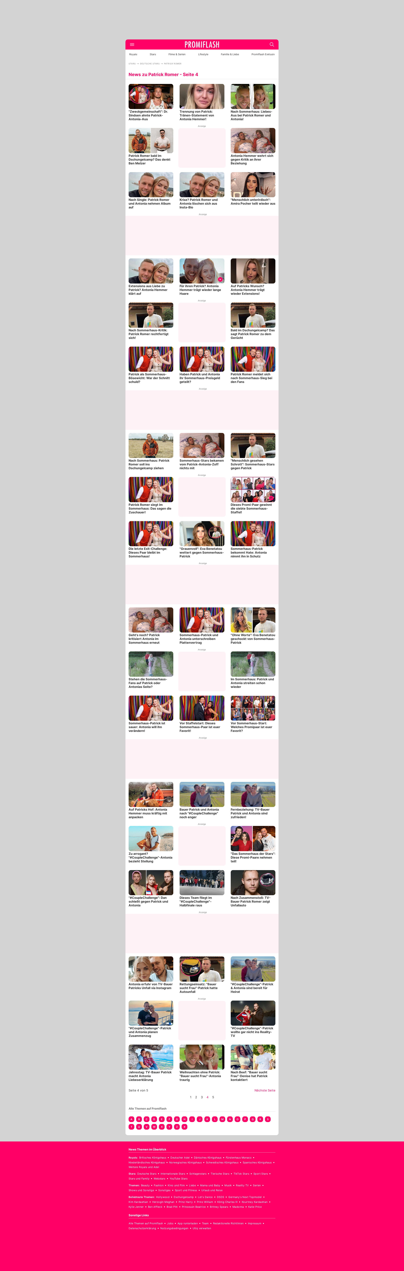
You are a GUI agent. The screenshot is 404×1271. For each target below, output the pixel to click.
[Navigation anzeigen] (132, 44)
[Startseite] (202, 44)
